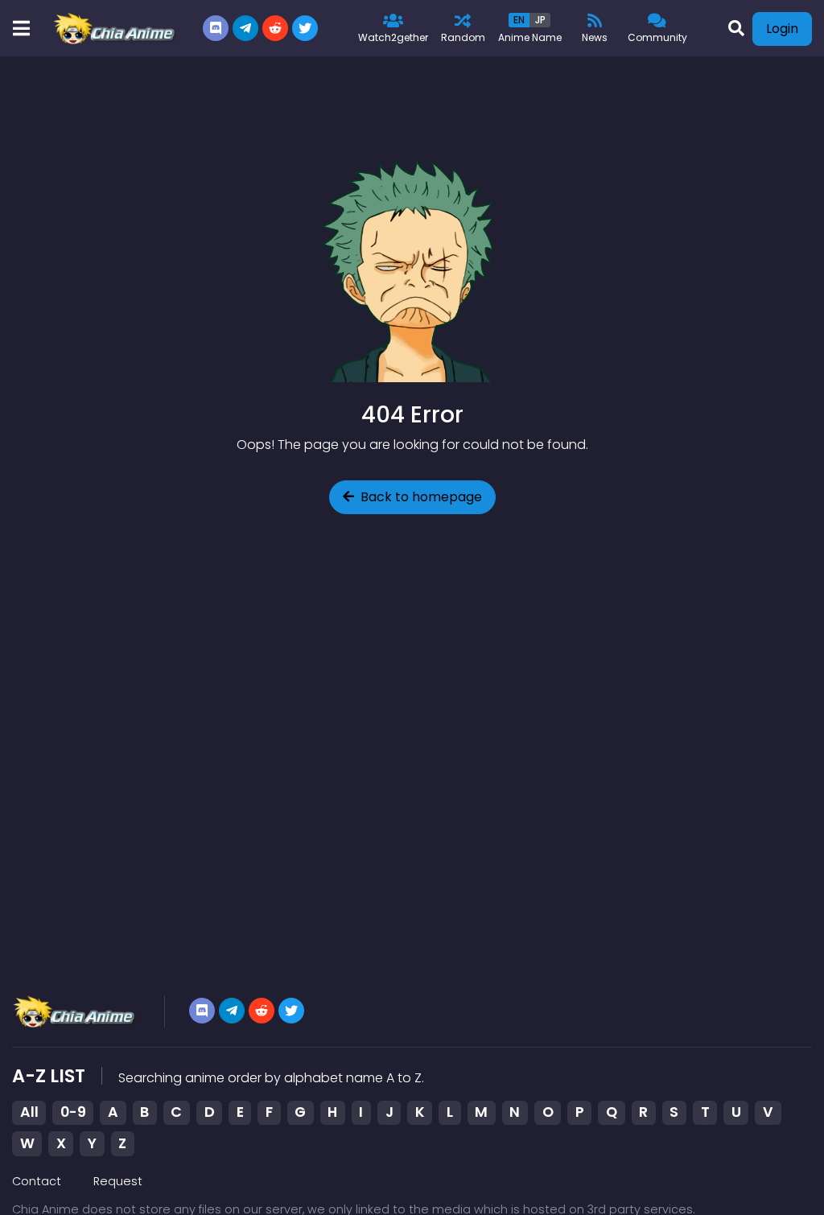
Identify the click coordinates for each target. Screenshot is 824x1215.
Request (117, 1181)
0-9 (73, 1112)
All (29, 1112)
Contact (36, 1181)
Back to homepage (421, 497)
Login (782, 28)
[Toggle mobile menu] (21, 28)
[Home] (115, 28)
